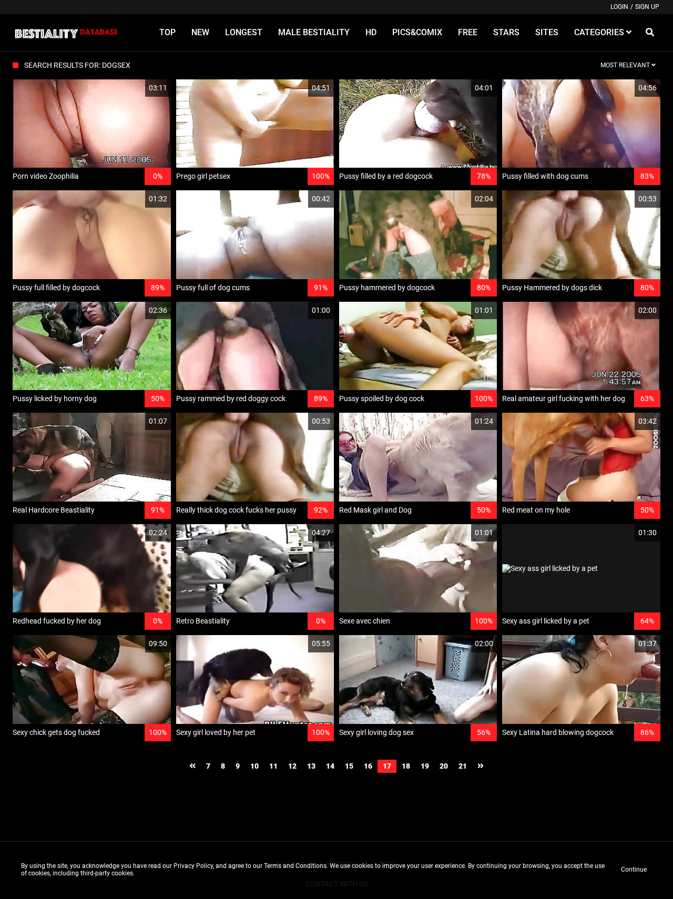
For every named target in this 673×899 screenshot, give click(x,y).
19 (425, 766)
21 (462, 766)
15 (349, 766)
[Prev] (192, 766)
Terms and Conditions (295, 866)
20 (444, 766)
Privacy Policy (193, 866)
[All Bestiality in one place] (66, 32)
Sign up (647, 7)
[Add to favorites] (137, 88)
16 (368, 766)
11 (273, 766)
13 (311, 766)
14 (330, 766)
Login (619, 7)
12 (292, 766)
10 (254, 766)
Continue (634, 869)
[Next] (480, 766)
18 (406, 766)
